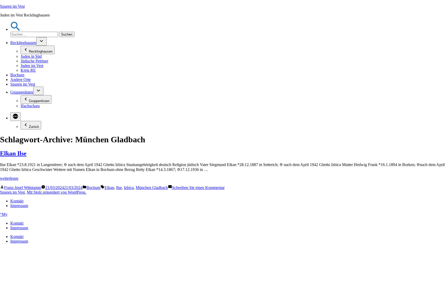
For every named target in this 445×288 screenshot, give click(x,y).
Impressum (19, 205)
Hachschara (30, 106)
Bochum (17, 75)
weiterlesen (9, 178)
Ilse (119, 187)
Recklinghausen (23, 42)
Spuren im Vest (12, 6)
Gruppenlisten (21, 92)
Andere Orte (20, 79)
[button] (15, 29)
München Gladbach (152, 187)
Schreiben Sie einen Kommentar (198, 187)
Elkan (109, 187)
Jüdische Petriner (34, 61)
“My (3, 214)
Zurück (34, 127)
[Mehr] (15, 116)
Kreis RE (28, 70)
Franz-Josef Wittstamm (22, 187)
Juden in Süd (31, 56)
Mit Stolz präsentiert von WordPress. (56, 192)
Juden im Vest (32, 65)
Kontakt (16, 201)
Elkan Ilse (13, 153)
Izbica (129, 187)
